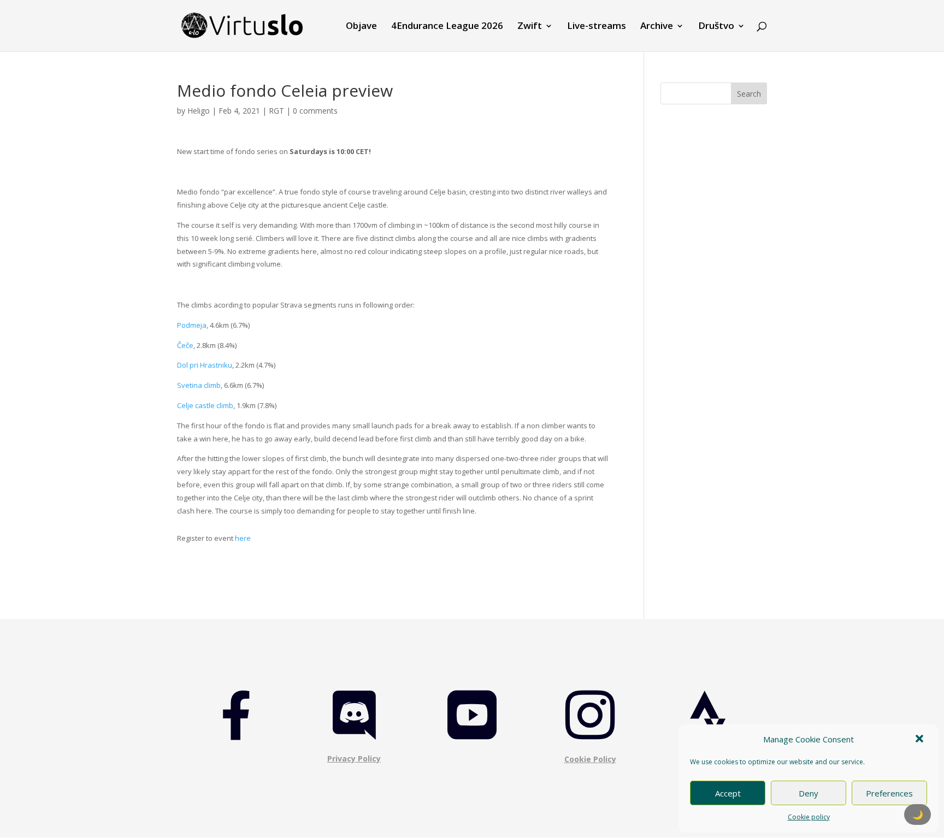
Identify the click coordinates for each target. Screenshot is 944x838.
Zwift (529, 27)
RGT (276, 110)
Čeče (185, 345)
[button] (920, 739)
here (243, 538)
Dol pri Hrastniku (204, 365)
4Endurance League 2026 (447, 27)
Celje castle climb (205, 405)
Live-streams (596, 27)
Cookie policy (809, 817)
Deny (808, 793)
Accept (728, 793)
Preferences (889, 793)
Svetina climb (199, 385)
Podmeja (191, 325)
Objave (361, 27)
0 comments (315, 110)
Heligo (198, 110)
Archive (656, 27)
